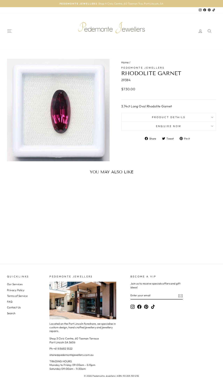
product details (169, 117)
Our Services (14, 284)
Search (11, 313)
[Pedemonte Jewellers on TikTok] (153, 307)
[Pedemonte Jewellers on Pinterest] (146, 307)
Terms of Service (17, 296)
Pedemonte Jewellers (142, 67)
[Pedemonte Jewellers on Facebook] (139, 307)
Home (125, 62)
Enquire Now (169, 126)
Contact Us (14, 307)
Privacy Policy (15, 290)
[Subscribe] (180, 295)
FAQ (9, 301)
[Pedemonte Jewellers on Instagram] (132, 307)
